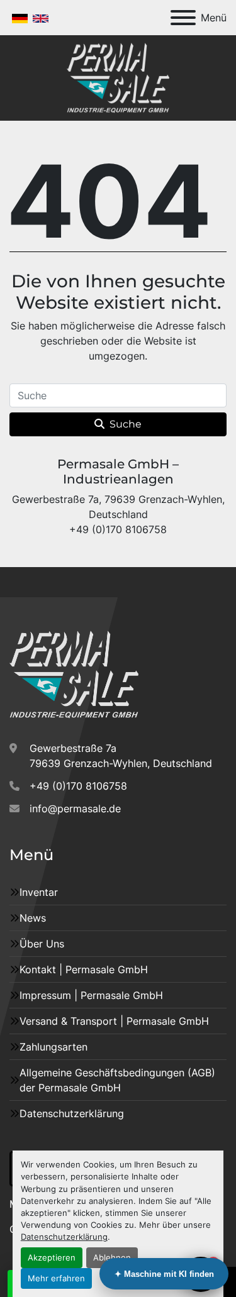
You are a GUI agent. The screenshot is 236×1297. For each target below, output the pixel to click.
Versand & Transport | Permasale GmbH (114, 1021)
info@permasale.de (75, 808)
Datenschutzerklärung (64, 1237)
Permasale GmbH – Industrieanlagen (118, 471)
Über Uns (42, 943)
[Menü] (183, 17)
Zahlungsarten (53, 1046)
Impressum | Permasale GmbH (91, 995)
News (33, 918)
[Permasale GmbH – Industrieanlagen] (73, 674)
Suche (126, 424)
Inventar (39, 892)
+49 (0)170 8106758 (78, 786)
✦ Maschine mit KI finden (164, 1274)
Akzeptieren (52, 1257)
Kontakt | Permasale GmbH (84, 969)
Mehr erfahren (56, 1278)
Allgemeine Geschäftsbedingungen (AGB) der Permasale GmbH (117, 1080)
